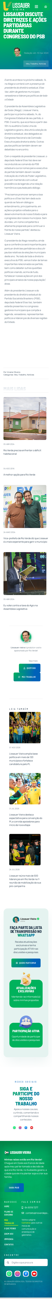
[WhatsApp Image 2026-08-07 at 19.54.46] (25, 713)
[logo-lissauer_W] (20, 1152)
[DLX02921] (25, 835)
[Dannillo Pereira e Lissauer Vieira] (24, 486)
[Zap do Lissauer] (46, 6)
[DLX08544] (25, 774)
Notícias (42, 63)
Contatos (26, 1222)
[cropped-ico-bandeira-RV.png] (6, 1151)
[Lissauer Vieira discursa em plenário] (24, 553)
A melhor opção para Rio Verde (19, 474)
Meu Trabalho (32, 63)
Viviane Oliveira (13, 372)
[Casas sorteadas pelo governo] (24, 398)
